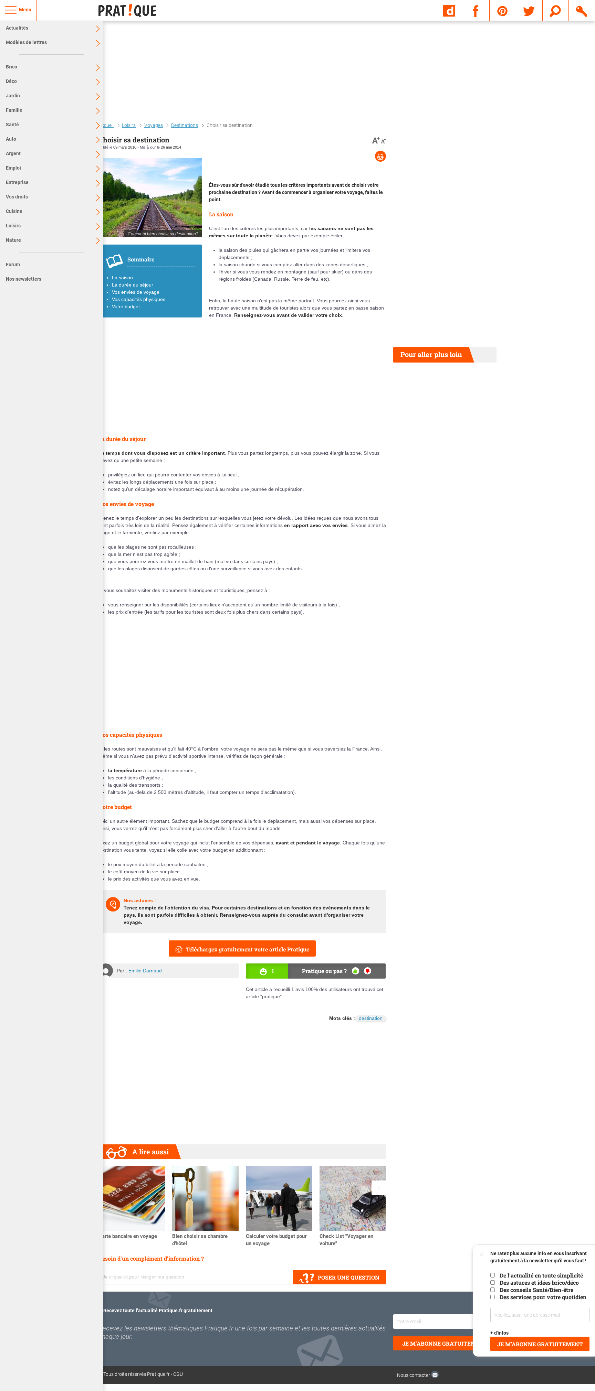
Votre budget (126, 306)
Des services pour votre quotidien (543, 1297)
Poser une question (348, 1277)
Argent (13, 153)
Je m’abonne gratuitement (540, 1344)
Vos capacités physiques (138, 299)
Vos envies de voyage (135, 292)
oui (355, 970)
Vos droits (17, 197)
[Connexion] (582, 10)
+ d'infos (500, 1333)
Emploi (13, 168)
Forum (13, 264)
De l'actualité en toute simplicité (541, 1275)
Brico (11, 66)
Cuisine (14, 211)
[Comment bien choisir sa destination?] (150, 197)
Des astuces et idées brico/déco (539, 1282)
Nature (13, 240)
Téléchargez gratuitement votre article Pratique (247, 949)
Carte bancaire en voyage (127, 1236)
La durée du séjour (132, 285)
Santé (12, 124)
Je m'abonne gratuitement (445, 1343)
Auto (11, 139)
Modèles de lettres (26, 42)
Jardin (13, 95)
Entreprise (17, 182)
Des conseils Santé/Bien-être (536, 1289)
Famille (14, 110)
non (367, 970)
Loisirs (13, 225)
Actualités (17, 28)
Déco (11, 81)
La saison (122, 277)
